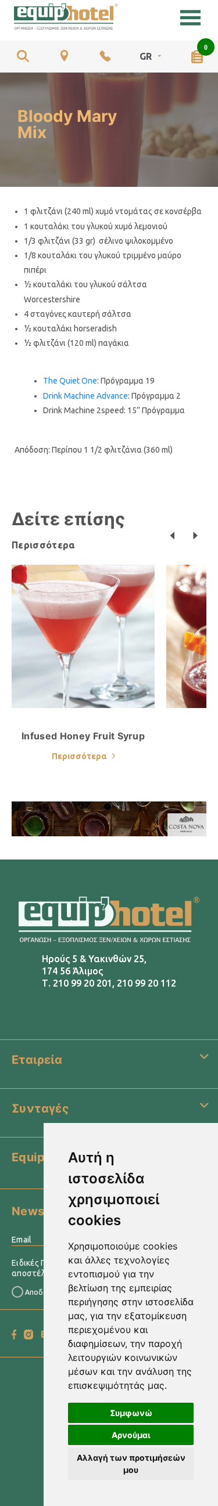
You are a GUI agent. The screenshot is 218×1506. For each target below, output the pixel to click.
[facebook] (14, 1334)
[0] (197, 56)
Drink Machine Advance (85, 395)
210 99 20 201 (82, 983)
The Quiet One (70, 380)
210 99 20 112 (146, 983)
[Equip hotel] (66, 16)
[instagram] (28, 1334)
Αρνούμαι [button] (131, 1435)
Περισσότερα (43, 545)
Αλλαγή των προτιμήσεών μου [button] (131, 1464)
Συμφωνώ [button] (131, 1413)
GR (146, 56)
